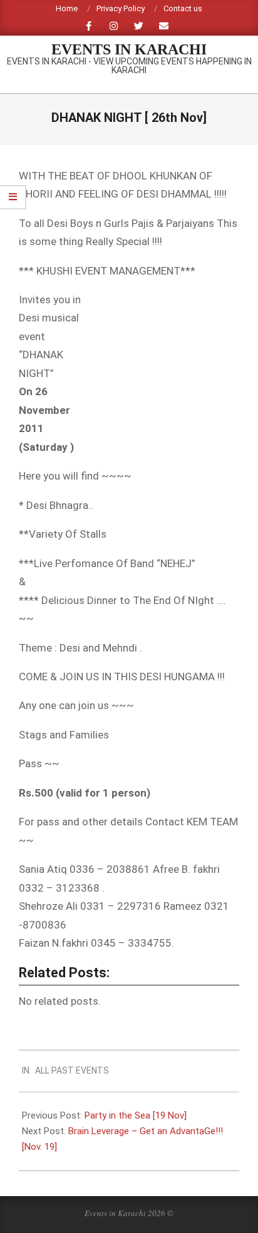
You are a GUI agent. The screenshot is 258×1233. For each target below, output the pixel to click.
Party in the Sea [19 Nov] (136, 1115)
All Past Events (72, 1070)
